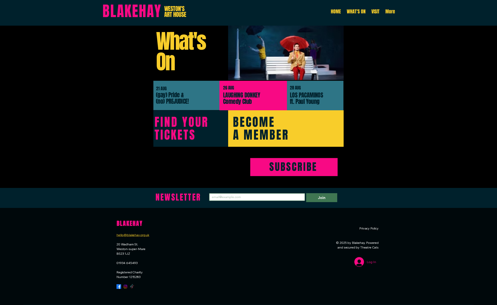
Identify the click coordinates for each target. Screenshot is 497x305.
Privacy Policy (369, 228)
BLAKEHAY (132, 11)
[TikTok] (132, 286)
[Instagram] (125, 286)
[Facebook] (118, 286)
